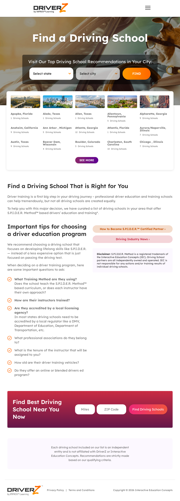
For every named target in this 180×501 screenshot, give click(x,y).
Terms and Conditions (82, 490)
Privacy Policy (55, 490)
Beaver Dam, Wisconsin (51, 143)
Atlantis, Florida (118, 127)
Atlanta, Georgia (86, 127)
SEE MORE (86, 160)
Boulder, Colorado (87, 141)
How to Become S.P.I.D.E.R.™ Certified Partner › (132, 229)
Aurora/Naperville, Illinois (153, 129)
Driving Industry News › (133, 239)
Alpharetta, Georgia (153, 113)
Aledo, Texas (51, 113)
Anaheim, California (24, 127)
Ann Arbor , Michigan (57, 127)
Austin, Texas (19, 141)
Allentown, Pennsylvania (116, 115)
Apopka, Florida (22, 113)
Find (136, 74)
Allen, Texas (83, 113)
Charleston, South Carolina (119, 143)
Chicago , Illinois (151, 141)
